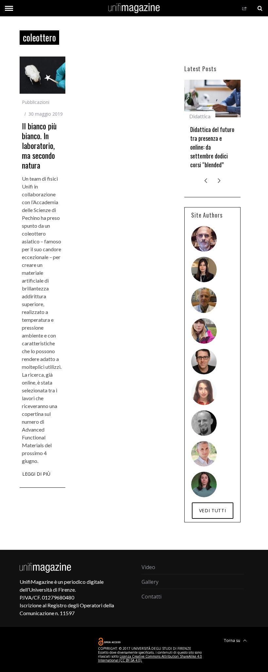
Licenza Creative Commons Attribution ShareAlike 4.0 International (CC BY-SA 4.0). (150, 658)
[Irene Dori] (204, 331)
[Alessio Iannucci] (204, 454)
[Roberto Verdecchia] (204, 423)
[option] (212, 127)
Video (148, 567)
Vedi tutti (212, 510)
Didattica (199, 116)
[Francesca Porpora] (204, 392)
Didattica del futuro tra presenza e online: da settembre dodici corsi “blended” (212, 147)
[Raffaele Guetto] (204, 361)
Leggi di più (36, 474)
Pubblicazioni (35, 102)
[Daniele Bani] (204, 300)
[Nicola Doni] (204, 239)
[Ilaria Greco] (204, 484)
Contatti (151, 596)
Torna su (232, 640)
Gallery (150, 581)
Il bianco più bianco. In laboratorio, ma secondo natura (39, 145)
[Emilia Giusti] (204, 269)
